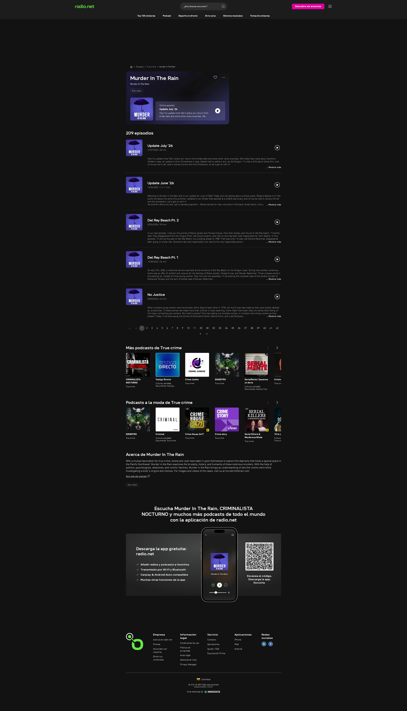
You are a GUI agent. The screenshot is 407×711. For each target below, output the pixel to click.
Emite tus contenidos (158, 658)
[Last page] (206, 333)
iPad (237, 644)
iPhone (238, 640)
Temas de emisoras (260, 16)
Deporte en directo (188, 16)
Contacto (211, 640)
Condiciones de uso (189, 643)
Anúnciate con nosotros (160, 650)
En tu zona (210, 16)
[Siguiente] (277, 346)
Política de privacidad (185, 649)
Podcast (167, 16)
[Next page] (200, 333)
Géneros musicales (233, 16)
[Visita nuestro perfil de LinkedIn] (264, 644)
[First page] (129, 328)
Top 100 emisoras (146, 16)
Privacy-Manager (188, 664)
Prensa (156, 644)
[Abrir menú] (330, 6)
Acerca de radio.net (162, 640)
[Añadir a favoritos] (215, 77)
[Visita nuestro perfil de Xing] (270, 644)
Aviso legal (185, 655)
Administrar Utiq (188, 660)
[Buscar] (223, 6)
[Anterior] (268, 346)
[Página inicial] (131, 66)
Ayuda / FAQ (213, 649)
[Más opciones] (223, 77)
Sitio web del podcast (136, 476)
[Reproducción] (217, 110)
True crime (136, 91)
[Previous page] (136, 328)
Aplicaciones (213, 644)
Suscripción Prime (216, 653)
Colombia (205, 679)
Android (238, 649)
